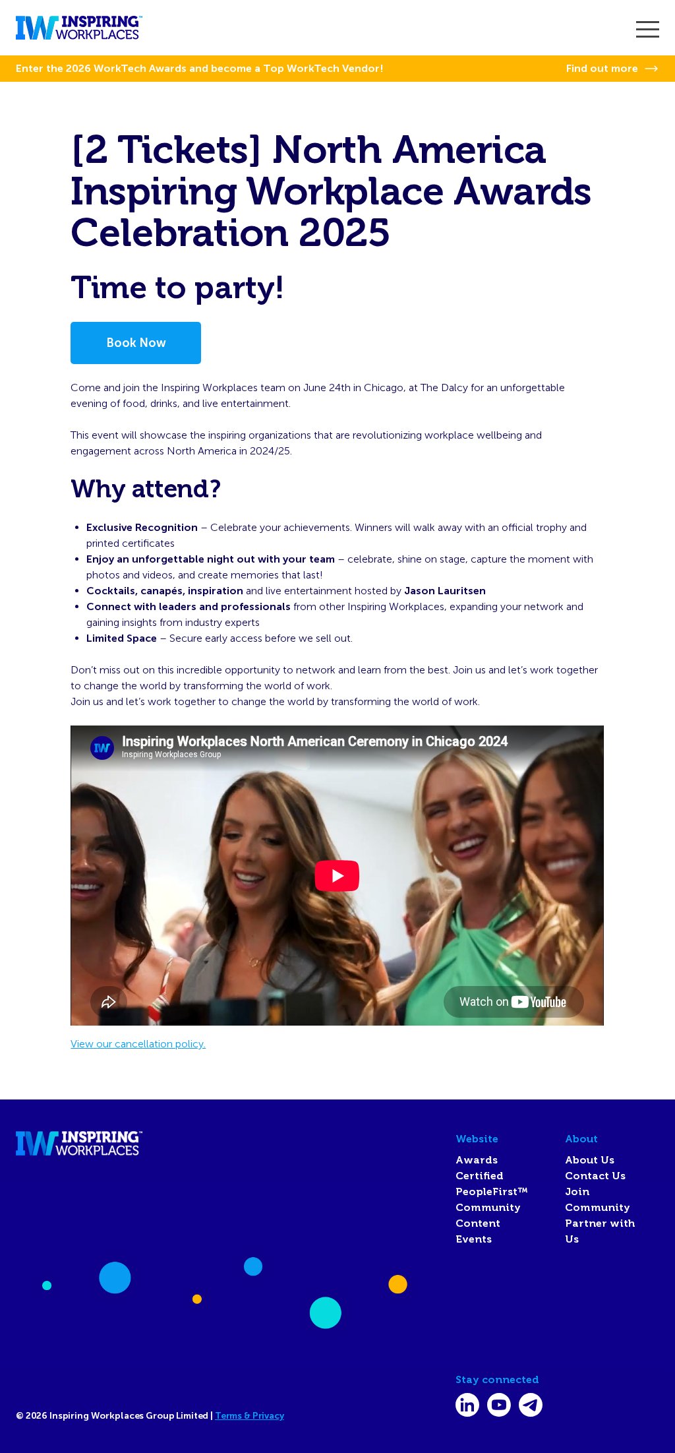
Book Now (136, 343)
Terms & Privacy (249, 1415)
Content (477, 1223)
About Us (589, 1160)
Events (473, 1239)
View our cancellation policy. (138, 1043)
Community (488, 1208)
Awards (476, 1160)
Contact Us (595, 1176)
